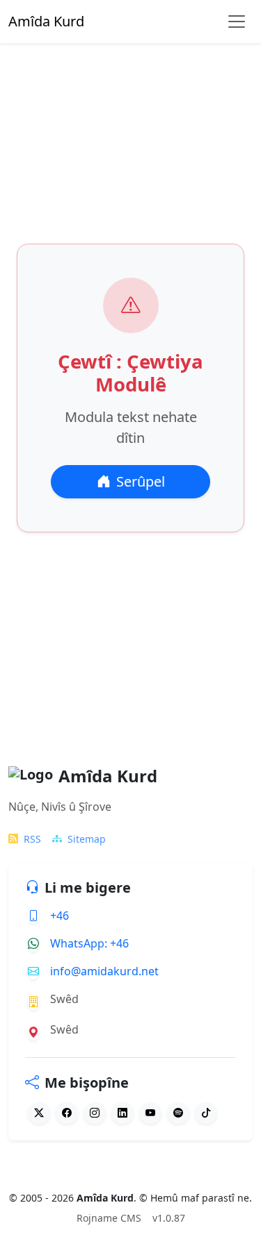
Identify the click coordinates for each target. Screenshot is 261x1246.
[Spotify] (178, 1113)
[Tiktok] (206, 1113)
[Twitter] (39, 1113)
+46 (59, 915)
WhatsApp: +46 (89, 943)
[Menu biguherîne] (237, 21)
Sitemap (87, 838)
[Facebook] (67, 1113)
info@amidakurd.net (104, 971)
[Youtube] (150, 1113)
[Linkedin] (122, 1113)
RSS (32, 838)
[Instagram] (95, 1113)
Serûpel (140, 481)
